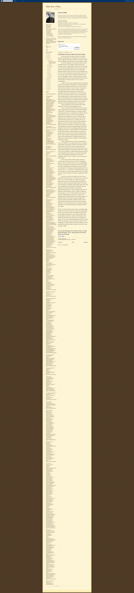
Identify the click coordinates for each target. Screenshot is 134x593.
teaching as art (48, 496)
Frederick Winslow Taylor (50, 256)
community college (49, 189)
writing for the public (49, 580)
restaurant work (48, 436)
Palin (47, 369)
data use (47, 201)
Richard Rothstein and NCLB (50, 439)
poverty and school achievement (51, 399)
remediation (48, 433)
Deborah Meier (48, 205)
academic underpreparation (50, 115)
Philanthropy (48, 381)
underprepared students (50, 547)
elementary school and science (51, 247)
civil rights (47, 162)
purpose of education (49, 415)
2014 (48, 81)
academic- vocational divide (50, 116)
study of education (49, 476)
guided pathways (49, 268)
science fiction (48, 450)
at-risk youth (48, 136)
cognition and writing (49, 167)
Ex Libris (47, 253)
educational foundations (50, 236)
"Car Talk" (47, 97)
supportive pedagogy (49, 477)
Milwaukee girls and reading (50, 336)
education (47, 221)
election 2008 (48, 244)
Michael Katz (48, 333)
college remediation (49, 176)
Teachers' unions (48, 493)
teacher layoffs (48, 489)
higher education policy (50, 278)
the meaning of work (49, 515)
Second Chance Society (50, 453)
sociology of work (49, 464)
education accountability (50, 222)
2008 (48, 89)
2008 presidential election (50, 109)
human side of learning (50, 285)
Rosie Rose (48, 442)
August (49, 67)
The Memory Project (49, 516)
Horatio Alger (48, 281)
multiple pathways (49, 338)
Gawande (47, 260)
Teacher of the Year (49, 490)
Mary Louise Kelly (49, 325)
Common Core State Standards (51, 187)
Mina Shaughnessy (49, 337)
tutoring (47, 542)
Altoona (47, 130)
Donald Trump (48, 216)
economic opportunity (49, 219)
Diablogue (47, 212)
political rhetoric (48, 387)
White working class (49, 558)
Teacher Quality (48, 491)
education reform (49, 232)
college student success (49, 179)
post (83, 179)
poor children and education (50, 392)
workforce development (50, 562)
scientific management (49, 451)
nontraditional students (49, 354)
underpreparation (49, 546)
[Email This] (58, 236)
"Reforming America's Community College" (49, 105)
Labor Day (48, 309)
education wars (48, 234)
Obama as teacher (49, 364)
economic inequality (49, 217)
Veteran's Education (49, 551)
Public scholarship (49, 412)
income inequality (49, 293)
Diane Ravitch (48, 213)
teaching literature (49, 499)
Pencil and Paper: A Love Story (51, 374)
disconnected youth (49, 214)
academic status (48, 114)
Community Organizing (50, 191)
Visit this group (77, 49)
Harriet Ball (48, 271)
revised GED (48, 437)
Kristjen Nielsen (48, 308)
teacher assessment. (49, 479)
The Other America (49, 521)
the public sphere (49, 523)
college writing (48, 185)
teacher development (49, 483)
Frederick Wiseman (49, 257)
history (47, 279)
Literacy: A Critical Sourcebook (51, 41)
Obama (47, 356)
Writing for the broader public (51, 578)
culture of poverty (49, 199)
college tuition (48, 181)
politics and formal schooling (50, 390)
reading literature (49, 424)
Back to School (48, 29)
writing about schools (49, 575)
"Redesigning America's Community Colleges (50, 103)
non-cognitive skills (49, 351)
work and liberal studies (50, 561)
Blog (47, 45)
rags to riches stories (49, 422)
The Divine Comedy (49, 511)
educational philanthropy (50, 241)
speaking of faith (49, 468)
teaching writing (48, 501)
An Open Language (49, 34)
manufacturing (48, 323)
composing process (49, 192)
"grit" (47, 98)
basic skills (47, 139)
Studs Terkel (48, 475)
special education (49, 469)
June (49, 70)
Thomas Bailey (48, 535)
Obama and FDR (48, 360)
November (50, 60)
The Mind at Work (49, 33)
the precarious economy (50, 522)
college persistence (49, 175)
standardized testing (49, 471)
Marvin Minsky (48, 324)
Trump (47, 537)
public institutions (49, 410)
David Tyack (48, 204)
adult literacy (48, 122)
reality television (48, 425)
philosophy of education (50, 384)
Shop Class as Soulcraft (50, 458)
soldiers (47, 466)
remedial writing (48, 431)
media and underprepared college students (50, 329)
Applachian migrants (49, 132)
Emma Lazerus (48, 251)
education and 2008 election (50, 223)
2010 (48, 86)
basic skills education (49, 140)
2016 (48, 78)
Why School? (48, 31)
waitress (47, 553)
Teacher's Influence (49, 492)
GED (47, 261)
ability (47, 113)
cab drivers (48, 152)
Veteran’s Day (48, 550)
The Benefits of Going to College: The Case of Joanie (52, 62)
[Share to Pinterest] (64, 236)
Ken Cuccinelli (48, 305)
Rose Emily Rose (49, 441)
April (49, 73)
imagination (48, 286)
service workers (48, 456)
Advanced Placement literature (51, 124)
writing (47, 572)
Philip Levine (48, 383)
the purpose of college (49, 524)
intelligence (48, 299)
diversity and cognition (50, 215)
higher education (49, 277)
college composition (49, 173)
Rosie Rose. (48, 443)
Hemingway (48, 273)
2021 (48, 53)
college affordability (49, 171)
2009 (48, 88)
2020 (48, 54)
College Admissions (49, 169)
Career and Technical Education (51, 155)
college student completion (50, 177)
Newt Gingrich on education (50, 348)
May (49, 71)
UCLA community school (50, 545)
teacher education (49, 484)
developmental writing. (50, 211)
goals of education (49, 263)
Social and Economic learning (51, 461)
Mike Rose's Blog (53, 6)
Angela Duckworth (49, 131)
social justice (48, 463)
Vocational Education (49, 552)
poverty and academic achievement (49, 398)
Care (47, 154)
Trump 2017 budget (49, 538)
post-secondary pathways (50, 394)
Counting (47, 194)
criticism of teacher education (51, 197)
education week (48, 235)
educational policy (49, 242)
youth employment (49, 583)
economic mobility (49, 218)
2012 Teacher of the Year (50, 110)
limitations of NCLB (49, 317)
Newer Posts (60, 242)
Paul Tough (48, 371)
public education (48, 406)
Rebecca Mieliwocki (49, 426)
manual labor (48, 322)
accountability (48, 117)
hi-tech (47, 274)
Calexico (47, 153)
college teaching (48, 180)
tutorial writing (48, 541)
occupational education (50, 367)
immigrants (48, 287)
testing (47, 507)
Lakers (47, 310)
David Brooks (48, 202)
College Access (48, 168)
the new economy (49, 518)
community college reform (50, 190)
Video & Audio (48, 46)
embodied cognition (49, 250)
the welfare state (48, 534)
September (50, 66)
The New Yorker (48, 520)
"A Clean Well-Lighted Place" (51, 93)
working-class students (49, 565)
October (49, 65)
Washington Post (48, 555)
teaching (47, 494)
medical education (49, 330)
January (49, 77)
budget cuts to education (50, 151)
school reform (48, 448)
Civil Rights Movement (50, 163)
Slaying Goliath (48, 459)
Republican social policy (50, 435)
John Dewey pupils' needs (50, 302)
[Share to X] (61, 236)
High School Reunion (49, 275)
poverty (47, 396)
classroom (47, 164)
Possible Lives (48, 32)
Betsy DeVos (48, 146)
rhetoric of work (48, 438)
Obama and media (49, 362)
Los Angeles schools (49, 321)
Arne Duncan (48, 135)
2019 (48, 56)
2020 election (48, 111)
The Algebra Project (49, 509)
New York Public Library (50, 346)
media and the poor (49, 327)
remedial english (48, 430)
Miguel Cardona (48, 335)
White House (48, 557)
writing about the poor (49, 576)
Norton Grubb (48, 355)
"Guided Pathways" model (50, 100)
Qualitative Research (49, 418)
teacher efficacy (48, 487)
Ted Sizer (47, 505)
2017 (48, 59)
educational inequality (49, 237)
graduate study (48, 265)
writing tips (48, 582)
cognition (47, 166)
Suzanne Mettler (48, 478)
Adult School (48, 123)
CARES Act (48, 157)
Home (47, 49)
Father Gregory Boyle (49, 254)
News (47, 47)
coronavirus (48, 193)
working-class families (49, 564)
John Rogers (48, 303)
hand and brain (48, 269)
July (49, 69)
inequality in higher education (51, 296)
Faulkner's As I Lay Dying (50, 255)
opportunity (48, 368)
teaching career (48, 497)
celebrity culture (48, 159)
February (49, 75)
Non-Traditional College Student (51, 352)
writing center (48, 577)
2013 (48, 82)
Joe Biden (47, 301)
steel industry (48, 473)
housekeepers (48, 282)
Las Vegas (47, 313)
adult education (48, 118)
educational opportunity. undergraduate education (50, 240)
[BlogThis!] (60, 236)
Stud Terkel (48, 474)
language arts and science (50, 311)
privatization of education (50, 403)
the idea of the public (49, 513)
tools (47, 536)
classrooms (48, 165)
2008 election (48, 107)
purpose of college (49, 414)
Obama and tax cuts (49, 363)
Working (47, 563)
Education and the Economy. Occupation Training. (50, 229)
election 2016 (48, 246)
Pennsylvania (48, 376)
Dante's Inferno (48, 200)
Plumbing (47, 385)
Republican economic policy (50, 434)
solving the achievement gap (50, 467)
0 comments (64, 238)
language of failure (49, 312)
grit (46, 266)
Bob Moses (48, 148)
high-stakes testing (49, 276)
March (49, 74)
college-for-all (48, 186)
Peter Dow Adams (49, 380)
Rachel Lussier (48, 421)
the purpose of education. (50, 526)
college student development (50, 178)
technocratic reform (49, 504)
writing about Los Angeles (50, 574)
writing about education (50, 573)
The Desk (47, 510)
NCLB (47, 343)
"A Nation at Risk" (49, 96)
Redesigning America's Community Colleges (49, 428)
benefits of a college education (51, 143)
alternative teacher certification (51, 127)
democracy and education (50, 209)
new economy (48, 344)
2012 (48, 84)
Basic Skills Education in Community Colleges (50, 142)
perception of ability (49, 377)
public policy (48, 411)
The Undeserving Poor (49, 530)
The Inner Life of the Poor (50, 514)
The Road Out (48, 529)
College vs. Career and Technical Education (49, 183)
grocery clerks (48, 267)
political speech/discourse (50, 388)
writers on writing (49, 571)
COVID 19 (47, 196)
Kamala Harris (48, 304)
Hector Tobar (48, 272)
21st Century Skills (49, 112)
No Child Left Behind (49, 349)
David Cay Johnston (49, 203)
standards (47, 472)
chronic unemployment (50, 161)
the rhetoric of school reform (50, 527)
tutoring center (48, 543)
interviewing (48, 300)
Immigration (48, 288)
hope (47, 280)
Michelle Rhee (48, 334)
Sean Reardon (48, 452)
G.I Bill (47, 259)
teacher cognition (49, 480)
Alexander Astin (48, 126)
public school (48, 413)
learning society (48, 314)
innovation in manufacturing (50, 298)
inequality (47, 294)
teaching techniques (49, 500)
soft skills (47, 465)
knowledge (48, 306)
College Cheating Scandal (50, 172)
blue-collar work (48, 147)
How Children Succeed (49, 284)
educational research (49, 243)
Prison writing (48, 402)
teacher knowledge (49, 488)
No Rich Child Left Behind (50, 350)
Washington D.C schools (50, 554)
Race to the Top (48, 419)
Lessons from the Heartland (50, 315)
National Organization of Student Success (50, 342)
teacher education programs (50, 485)
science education (49, 449)
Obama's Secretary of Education (51, 365)
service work (48, 455)
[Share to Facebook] (62, 236)
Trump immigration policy (50, 539)
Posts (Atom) (65, 244)
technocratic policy (49, 503)
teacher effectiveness (49, 486)
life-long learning (49, 316)
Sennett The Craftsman (49, 454)
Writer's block (48, 570)
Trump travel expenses (49, 540)
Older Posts (86, 242)
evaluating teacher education (50, 252)
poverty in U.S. (48, 401)
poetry (47, 386)
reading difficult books (49, 423)
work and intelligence (49, 560)
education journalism (49, 230)
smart (47, 460)
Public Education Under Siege (51, 28)
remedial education (49, 429)
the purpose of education (50, 525)
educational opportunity (50, 238)
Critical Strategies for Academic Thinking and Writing (51, 39)
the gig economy (49, 512)
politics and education (49, 389)
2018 (48, 57)
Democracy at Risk (49, 210)
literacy (47, 318)
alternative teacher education (50, 129)
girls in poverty (48, 262)
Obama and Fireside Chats (50, 361)
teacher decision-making (50, 482)
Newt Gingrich (48, 347)
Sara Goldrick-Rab (49, 444)
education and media (49, 226)
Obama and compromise (50, 358)
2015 (48, 79)
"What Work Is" (48, 106)
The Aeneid (48, 508)
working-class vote (49, 568)
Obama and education (49, 359)
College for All (48, 174)
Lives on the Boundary (50, 35)
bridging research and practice (51, 149)
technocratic (48, 502)
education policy (48, 231)
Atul (46, 137)
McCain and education (49, 326)
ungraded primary (49, 548)
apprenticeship (48, 134)
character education (49, 160)
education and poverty (49, 227)
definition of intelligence (50, 206)
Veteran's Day (48, 549)
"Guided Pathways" (49, 99)
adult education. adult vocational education (49, 120)
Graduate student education (50, 264)
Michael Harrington (49, 331)
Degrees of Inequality (49, 207)
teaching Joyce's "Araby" (50, 498)
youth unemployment (49, 584)
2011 (48, 85)
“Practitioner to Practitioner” (50, 101)
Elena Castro (48, 249)
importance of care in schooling (51, 289)
